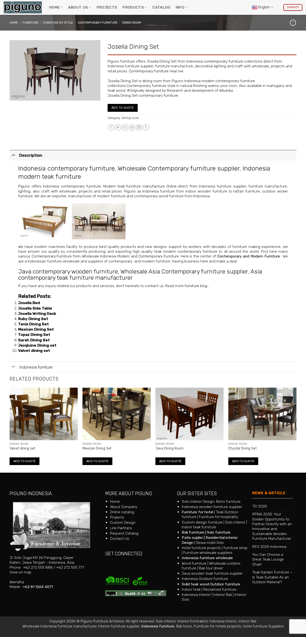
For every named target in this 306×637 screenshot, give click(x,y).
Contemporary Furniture (98, 22)
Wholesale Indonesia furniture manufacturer (59, 626)
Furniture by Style (58, 22)
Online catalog (122, 512)
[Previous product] (293, 23)
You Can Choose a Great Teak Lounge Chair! (268, 559)
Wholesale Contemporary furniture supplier (179, 168)
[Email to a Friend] (125, 127)
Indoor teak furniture (199, 527)
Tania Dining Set (33, 324)
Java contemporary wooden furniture (68, 271)
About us (78, 7)
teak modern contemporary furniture (186, 251)
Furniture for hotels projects (217, 626)
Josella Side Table (35, 308)
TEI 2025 (259, 506)
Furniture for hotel (197, 512)
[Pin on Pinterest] (132, 127)
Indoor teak (191, 589)
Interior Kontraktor (192, 621)
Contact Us (119, 538)
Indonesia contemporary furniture (214, 61)
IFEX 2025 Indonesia (269, 546)
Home (54, 7)
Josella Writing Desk (37, 313)
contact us (154, 286)
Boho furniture (228, 501)
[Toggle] (13, 155)
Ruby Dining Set (33, 318)
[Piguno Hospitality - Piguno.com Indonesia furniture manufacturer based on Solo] (23, 7)
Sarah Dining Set (34, 340)
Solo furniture (218, 532)
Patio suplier (192, 537)
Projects (107, 7)
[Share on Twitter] (118, 127)
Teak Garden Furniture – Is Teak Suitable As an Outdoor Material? (272, 577)
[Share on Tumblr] (146, 127)
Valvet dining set (34, 350)
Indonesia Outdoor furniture (205, 578)
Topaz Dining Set (34, 334)
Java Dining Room (169, 448)
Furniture (30, 22)
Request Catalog (124, 533)
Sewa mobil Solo (210, 542)
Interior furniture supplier (118, 626)
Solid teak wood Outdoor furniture (211, 584)
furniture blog (196, 286)
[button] (15, 95)
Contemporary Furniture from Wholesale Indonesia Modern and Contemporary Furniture (105, 256)
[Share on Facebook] (111, 127)
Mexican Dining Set (36, 329)
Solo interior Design (198, 501)
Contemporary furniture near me (156, 71)
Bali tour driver (211, 568)
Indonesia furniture (36, 367)
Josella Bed (29, 302)
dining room (131, 22)
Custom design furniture (202, 522)
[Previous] (9, 429)
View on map (20, 572)
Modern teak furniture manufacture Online (139, 186)
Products (133, 7)
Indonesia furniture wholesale (207, 558)
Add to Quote (122, 107)
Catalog (161, 7)
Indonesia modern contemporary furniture (219, 81)
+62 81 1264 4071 (38, 586)
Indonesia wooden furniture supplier (212, 506)
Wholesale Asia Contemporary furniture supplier (184, 271)
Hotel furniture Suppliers (263, 626)
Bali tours (184, 626)
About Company (123, 506)
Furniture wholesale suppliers (207, 552)
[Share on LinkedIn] (139, 127)
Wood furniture (194, 563)
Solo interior (235, 522)
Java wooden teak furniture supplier (212, 573)
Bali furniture (193, 532)
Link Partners (121, 528)
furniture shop (235, 548)
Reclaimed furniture (219, 589)
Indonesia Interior (196, 594)
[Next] (296, 429)
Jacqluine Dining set (37, 345)
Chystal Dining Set (242, 448)
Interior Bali (222, 594)
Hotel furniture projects (201, 548)
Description (30, 155)
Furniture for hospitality (218, 516)
